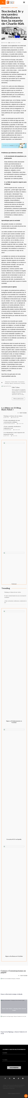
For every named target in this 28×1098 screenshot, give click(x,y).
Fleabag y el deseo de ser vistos (13, 416)
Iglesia (11, 383)
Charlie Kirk (12, 47)
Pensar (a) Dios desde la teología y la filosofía (11, 994)
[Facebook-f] (5, 1078)
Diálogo (7, 383)
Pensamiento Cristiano (10, 7)
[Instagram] (9, 1078)
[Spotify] (22, 1078)
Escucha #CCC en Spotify (14, 839)
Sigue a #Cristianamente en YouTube (14, 721)
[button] (24, 2)
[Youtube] (14, 1078)
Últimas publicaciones (18, 398)
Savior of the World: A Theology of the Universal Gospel (14, 1009)
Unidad (23, 383)
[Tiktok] (18, 1078)
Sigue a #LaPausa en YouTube (14, 956)
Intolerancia (17, 383)
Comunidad (21, 381)
